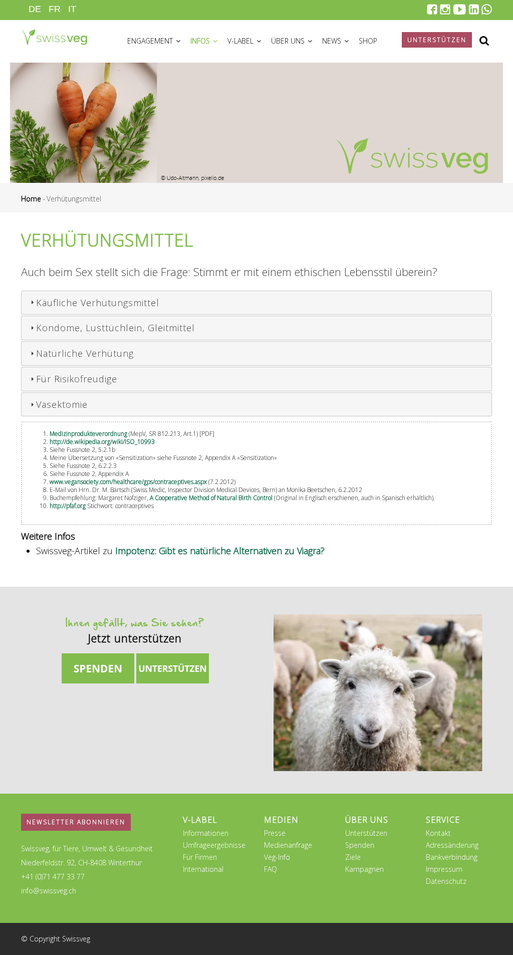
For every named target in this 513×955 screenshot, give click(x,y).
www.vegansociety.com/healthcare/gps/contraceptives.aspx (129, 482)
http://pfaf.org (68, 506)
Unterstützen (366, 833)
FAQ (270, 869)
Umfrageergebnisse (214, 845)
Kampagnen (364, 869)
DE (35, 9)
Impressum (444, 869)
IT (72, 9)
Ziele (353, 857)
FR (55, 9)
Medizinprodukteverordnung (88, 433)
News (332, 41)
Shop (368, 41)
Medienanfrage (288, 845)
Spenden (359, 845)
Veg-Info (277, 857)
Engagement (151, 41)
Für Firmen (200, 857)
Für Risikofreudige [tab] (76, 379)
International (203, 869)
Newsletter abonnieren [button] (76, 822)
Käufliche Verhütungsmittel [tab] (97, 303)
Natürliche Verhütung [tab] (85, 353)
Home (31, 198)
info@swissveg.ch (48, 890)
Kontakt (438, 833)
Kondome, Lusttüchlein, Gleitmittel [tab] (115, 328)
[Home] (54, 32)
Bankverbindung (451, 857)
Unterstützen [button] (436, 40)
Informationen (205, 833)
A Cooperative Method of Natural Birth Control (211, 498)
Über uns (289, 41)
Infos (201, 41)
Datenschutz (446, 881)
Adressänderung (452, 845)
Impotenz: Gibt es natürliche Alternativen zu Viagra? (220, 551)
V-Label (241, 41)
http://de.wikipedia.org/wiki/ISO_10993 (102, 441)
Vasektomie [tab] (62, 404)
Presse (275, 833)
